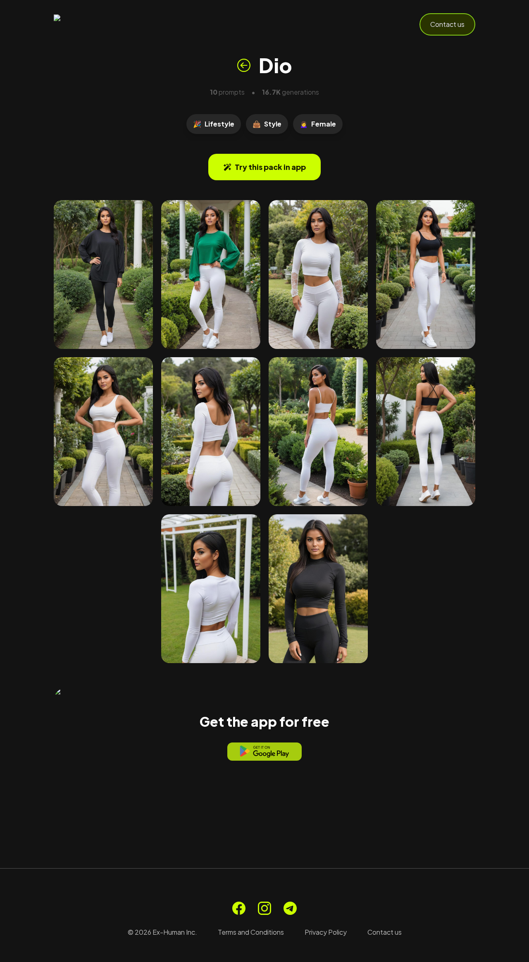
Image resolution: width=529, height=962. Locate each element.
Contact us (447, 24)
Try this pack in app (270, 167)
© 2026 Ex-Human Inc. (162, 932)
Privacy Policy (326, 932)
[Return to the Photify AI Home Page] (94, 24)
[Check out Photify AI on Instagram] (264, 908)
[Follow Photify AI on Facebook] (238, 908)
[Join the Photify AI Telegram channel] (290, 908)
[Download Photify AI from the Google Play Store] (264, 751)
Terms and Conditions (251, 932)
